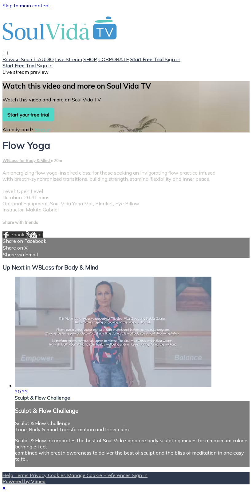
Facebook (14, 234)
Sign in (172, 59)
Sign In (45, 65)
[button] (6, 53)
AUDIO (46, 59)
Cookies (57, 475)
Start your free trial (28, 115)
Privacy (39, 475)
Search (29, 59)
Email (36, 234)
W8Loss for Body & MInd (26, 160)
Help (8, 475)
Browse (11, 59)
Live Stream (68, 59)
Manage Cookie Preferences (99, 475)
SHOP (90, 59)
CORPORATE (113, 59)
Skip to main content (26, 5)
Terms (22, 475)
